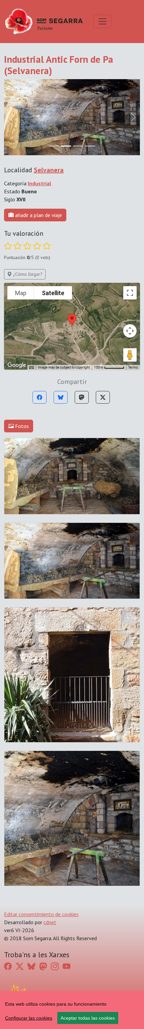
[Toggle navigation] (102, 21)
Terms (133, 367)
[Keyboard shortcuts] (31, 367)
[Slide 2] (78, 146)
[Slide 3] (90, 146)
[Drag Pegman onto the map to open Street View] (130, 355)
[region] (72, 1010)
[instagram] (55, 966)
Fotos (21, 426)
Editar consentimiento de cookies (41, 914)
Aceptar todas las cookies (88, 1018)
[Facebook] (39, 397)
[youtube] (66, 966)
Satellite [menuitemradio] (53, 292)
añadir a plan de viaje (38, 215)
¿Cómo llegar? (27, 274)
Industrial (39, 183)
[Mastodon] (82, 397)
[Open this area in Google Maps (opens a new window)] (17, 365)
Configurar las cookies (28, 1018)
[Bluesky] (61, 397)
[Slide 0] (54, 146)
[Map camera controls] (130, 331)
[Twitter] (103, 397)
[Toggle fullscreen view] (130, 292)
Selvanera (49, 170)
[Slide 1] (66, 146)
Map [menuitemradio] (20, 292)
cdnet (50, 922)
